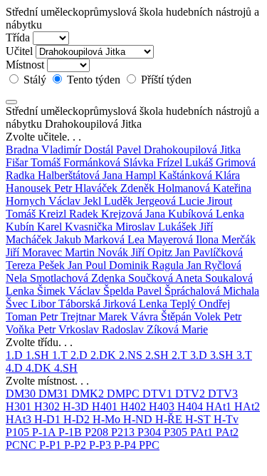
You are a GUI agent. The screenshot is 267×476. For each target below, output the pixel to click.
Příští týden (165, 80)
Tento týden (93, 80)
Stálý (35, 80)
